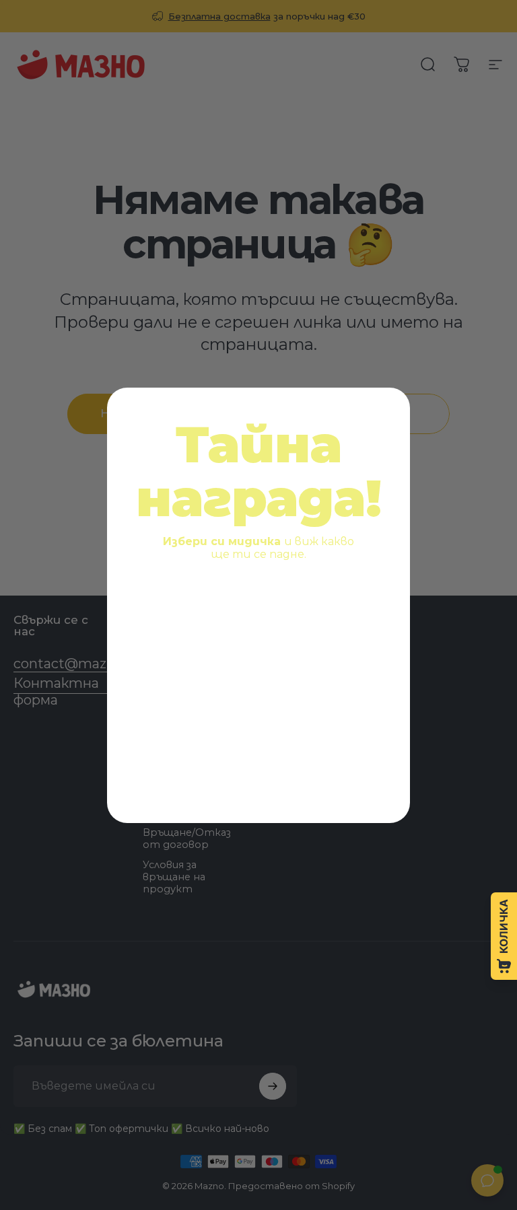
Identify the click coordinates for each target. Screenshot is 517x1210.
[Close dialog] (390, 407)
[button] (193, 626)
